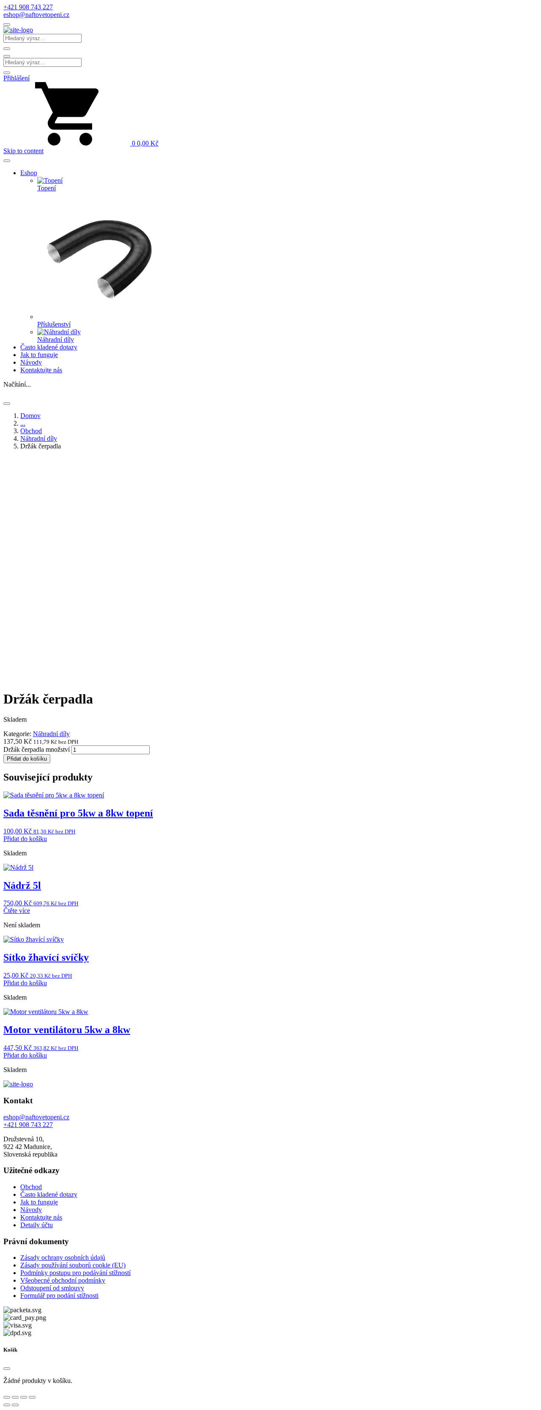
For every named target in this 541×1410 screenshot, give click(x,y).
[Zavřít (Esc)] (32, 1397)
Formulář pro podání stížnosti (59, 1295)
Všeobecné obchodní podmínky (62, 1280)
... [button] (22, 423)
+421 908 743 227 (28, 7)
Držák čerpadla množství (36, 749)
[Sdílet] (23, 1397)
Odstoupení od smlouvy (52, 1288)
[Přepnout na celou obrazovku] (15, 1397)
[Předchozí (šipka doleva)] (6, 1405)
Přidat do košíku (27, 759)
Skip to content (23, 150)
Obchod (31, 430)
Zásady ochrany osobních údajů (62, 1257)
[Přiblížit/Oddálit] (6, 1397)
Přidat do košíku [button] (25, 838)
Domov (30, 415)
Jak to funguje (39, 354)
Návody (31, 362)
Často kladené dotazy (48, 347)
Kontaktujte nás (41, 370)
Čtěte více (16, 910)
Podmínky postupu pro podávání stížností (75, 1272)
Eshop (28, 172)
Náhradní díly (38, 438)
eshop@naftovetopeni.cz (36, 14)
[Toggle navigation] (6, 24)
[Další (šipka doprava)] (15, 1405)
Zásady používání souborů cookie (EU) (73, 1265)
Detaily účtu (36, 1225)
